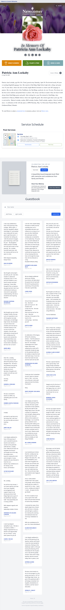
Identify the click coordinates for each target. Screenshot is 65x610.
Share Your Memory (54, 187)
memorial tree (21, 111)
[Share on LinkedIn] (32, 55)
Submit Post (56, 214)
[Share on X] (29, 55)
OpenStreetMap (34, 605)
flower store (45, 111)
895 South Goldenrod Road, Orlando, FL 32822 (32, 141)
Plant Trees (50, 144)
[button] (10, 137)
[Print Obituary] (39, 55)
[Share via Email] (36, 55)
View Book (35, 170)
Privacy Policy (28, 603)
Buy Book (44, 170)
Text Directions (28, 144)
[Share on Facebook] (25, 55)
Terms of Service (37, 603)
